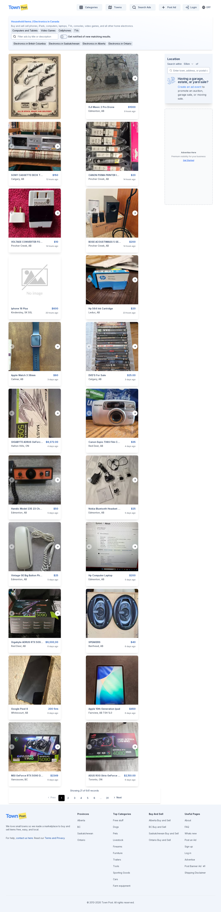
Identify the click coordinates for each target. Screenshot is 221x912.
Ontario (81, 840)
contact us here (24, 838)
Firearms (117, 846)
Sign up (189, 846)
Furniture (118, 853)
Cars (115, 879)
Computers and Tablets (25, 30)
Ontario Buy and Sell (160, 840)
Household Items (21, 21)
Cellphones (65, 30)
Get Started (188, 160)
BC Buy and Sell (157, 826)
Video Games (48, 30)
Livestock (118, 840)
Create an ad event (189, 86)
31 (107, 798)
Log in (188, 853)
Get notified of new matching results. (89, 36)
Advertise (190, 859)
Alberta (81, 820)
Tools (116, 866)
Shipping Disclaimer (195, 872)
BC (78, 826)
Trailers (117, 859)
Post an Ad (190, 840)
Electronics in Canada (46, 21)
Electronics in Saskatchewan (64, 43)
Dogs (116, 826)
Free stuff (118, 820)
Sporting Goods (121, 872)
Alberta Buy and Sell (160, 820)
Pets (115, 833)
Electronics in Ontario (120, 43)
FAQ (187, 826)
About (188, 820)
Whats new (191, 833)
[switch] (63, 37)
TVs (76, 30)
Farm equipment (121, 885)
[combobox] (188, 64)
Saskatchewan (85, 833)
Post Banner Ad (193, 866)
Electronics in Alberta (94, 43)
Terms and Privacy (55, 838)
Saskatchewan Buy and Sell (164, 833)
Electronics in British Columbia (30, 43)
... (101, 798)
